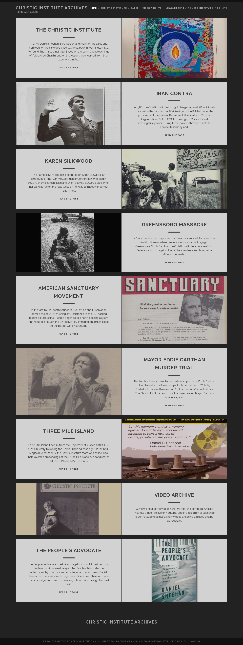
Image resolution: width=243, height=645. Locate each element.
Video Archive (152, 8)
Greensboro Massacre (174, 224)
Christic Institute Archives (51, 7)
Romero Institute (200, 8)
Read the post (69, 67)
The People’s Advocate (68, 550)
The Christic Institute (68, 30)
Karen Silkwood (68, 161)
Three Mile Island (68, 431)
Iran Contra (174, 93)
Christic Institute (114, 8)
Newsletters (174, 8)
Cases (135, 8)
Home (93, 8)
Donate (222, 8)
